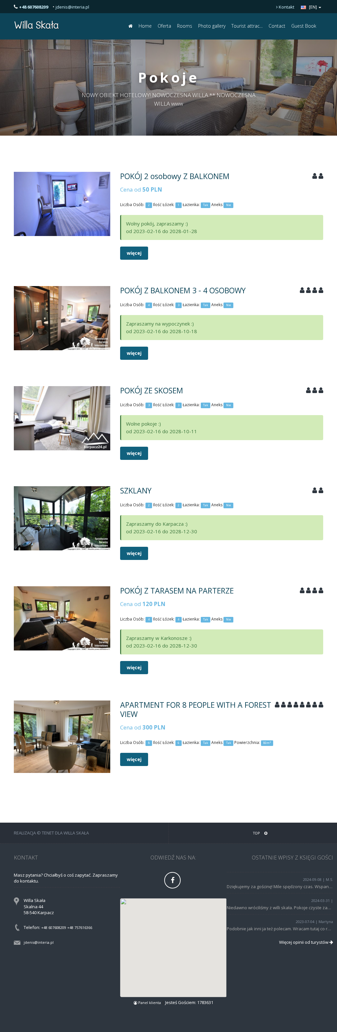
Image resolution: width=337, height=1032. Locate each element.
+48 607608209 (53, 927)
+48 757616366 (79, 927)
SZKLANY (135, 490)
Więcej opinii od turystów (304, 942)
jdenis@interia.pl (72, 7)
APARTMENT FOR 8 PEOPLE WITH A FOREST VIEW (195, 709)
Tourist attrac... (247, 26)
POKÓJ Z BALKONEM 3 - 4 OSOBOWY (183, 290)
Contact (277, 26)
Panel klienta (149, 1002)
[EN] (313, 7)
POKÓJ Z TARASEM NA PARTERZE (177, 590)
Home (145, 26)
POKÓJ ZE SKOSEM (151, 390)
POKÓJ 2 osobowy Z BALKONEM (174, 176)
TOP (257, 833)
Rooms (184, 26)
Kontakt (286, 7)
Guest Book (303, 26)
